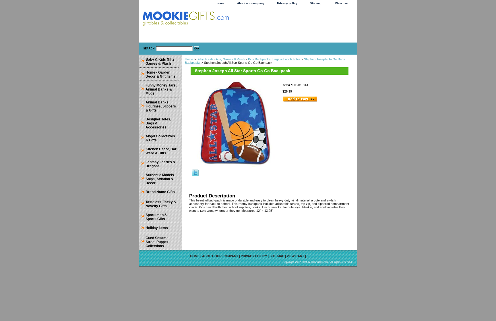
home (220, 3)
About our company (250, 3)
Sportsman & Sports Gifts (156, 217)
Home (189, 59)
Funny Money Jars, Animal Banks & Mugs (161, 89)
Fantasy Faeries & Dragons (160, 164)
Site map (316, 3)
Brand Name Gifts (160, 192)
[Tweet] (195, 175)
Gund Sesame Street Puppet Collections (157, 242)
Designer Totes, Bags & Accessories (158, 123)
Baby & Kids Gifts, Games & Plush (221, 59)
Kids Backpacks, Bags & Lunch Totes (274, 59)
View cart (341, 3)
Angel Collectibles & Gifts (160, 138)
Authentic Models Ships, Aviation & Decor (160, 179)
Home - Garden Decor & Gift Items (161, 74)
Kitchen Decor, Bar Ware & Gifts (161, 151)
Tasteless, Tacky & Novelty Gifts (161, 204)
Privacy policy (287, 3)
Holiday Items (157, 228)
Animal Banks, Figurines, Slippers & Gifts (161, 106)
